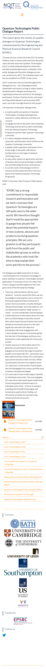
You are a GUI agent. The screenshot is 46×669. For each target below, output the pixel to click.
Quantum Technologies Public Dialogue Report (23, 489)
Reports (5, 437)
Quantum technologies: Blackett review (20, 499)
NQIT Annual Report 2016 (15, 456)
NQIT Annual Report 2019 (15, 442)
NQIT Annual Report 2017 (15, 452)
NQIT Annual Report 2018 (15, 447)
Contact (5, 638)
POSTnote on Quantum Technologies (19, 494)
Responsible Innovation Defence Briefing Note (23, 477)
